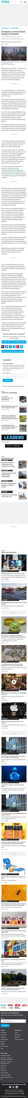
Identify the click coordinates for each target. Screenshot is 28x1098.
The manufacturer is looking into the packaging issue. (13, 846)
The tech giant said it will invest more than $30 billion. (13, 760)
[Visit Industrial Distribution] (3, 1007)
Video (3, 690)
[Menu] (25, 2)
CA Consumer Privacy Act (11, 1093)
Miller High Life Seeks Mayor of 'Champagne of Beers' (13, 693)
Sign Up (5, 1025)
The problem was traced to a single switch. (12, 606)
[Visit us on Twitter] (13, 1087)
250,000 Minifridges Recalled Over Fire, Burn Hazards (9, 407)
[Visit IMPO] (24, 1005)
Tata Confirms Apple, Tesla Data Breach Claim (12, 785)
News (3, 956)
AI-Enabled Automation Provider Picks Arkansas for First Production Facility (9, 427)
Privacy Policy (9, 1092)
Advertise (20, 1090)
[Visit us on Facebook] (10, 1087)
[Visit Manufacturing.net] (10, 1007)
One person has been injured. (8, 880)
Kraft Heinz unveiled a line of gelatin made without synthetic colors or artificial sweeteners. (13, 935)
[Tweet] (14, 346)
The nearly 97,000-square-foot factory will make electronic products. (13, 668)
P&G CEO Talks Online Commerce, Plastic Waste (8, 485)
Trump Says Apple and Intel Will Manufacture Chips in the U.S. (13, 814)
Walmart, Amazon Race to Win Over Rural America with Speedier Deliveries (12, 988)
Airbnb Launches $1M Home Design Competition (8, 474)
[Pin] (17, 346)
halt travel (13, 175)
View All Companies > (14, 446)
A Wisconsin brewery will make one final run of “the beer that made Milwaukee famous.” (13, 963)
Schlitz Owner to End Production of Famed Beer (13, 960)
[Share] (6, 346)
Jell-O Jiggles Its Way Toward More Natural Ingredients (13, 931)
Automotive (5, 782)
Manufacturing (6, 810)
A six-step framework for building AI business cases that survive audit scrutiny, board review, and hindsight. (13, 577)
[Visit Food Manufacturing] (10, 1005)
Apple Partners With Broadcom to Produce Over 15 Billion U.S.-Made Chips (13, 757)
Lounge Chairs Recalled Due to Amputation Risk (13, 877)
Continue (8, 380)
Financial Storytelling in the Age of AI (9, 495)
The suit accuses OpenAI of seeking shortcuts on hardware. (13, 725)
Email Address (7, 373)
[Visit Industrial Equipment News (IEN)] (17, 1005)
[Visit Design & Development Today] (3, 1005)
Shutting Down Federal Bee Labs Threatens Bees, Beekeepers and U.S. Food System (13, 904)
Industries (5, 28)
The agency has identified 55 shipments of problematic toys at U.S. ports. (12, 639)
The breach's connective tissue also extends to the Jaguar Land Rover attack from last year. (13, 789)
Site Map (22, 1093)
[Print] (2, 346)
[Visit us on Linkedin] (17, 1087)
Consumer (14, 28)
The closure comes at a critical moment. (11, 907)
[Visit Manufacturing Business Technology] (17, 1007)
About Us (7, 1090)
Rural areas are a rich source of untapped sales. (13, 991)
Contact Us (14, 1090)
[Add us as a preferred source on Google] (21, 346)
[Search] (21, 2)
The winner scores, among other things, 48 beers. (12, 697)
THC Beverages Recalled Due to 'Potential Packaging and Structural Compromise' (13, 842)
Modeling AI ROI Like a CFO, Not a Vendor (12, 573)
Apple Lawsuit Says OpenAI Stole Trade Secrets (12, 722)
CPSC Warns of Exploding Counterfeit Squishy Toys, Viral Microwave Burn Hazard (9, 417)
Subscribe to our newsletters (14, 342)
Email (2, 1018)
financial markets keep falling (12, 170)
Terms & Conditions (19, 1092)
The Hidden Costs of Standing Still (7, 398)
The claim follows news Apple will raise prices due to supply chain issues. (13, 817)
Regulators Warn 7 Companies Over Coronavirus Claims (8, 464)
